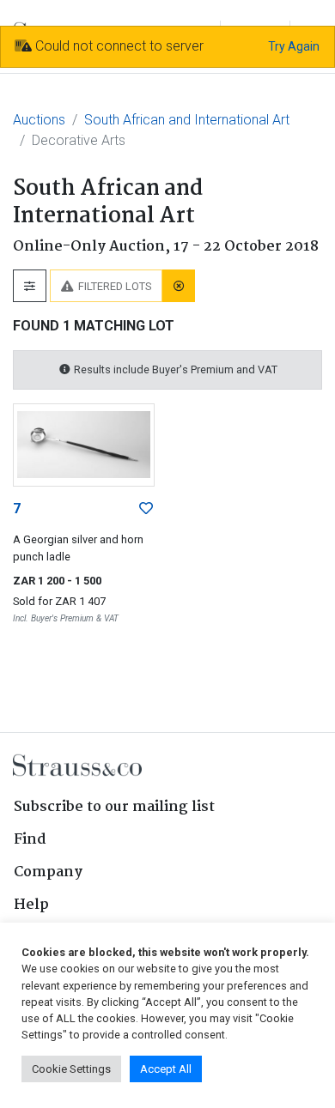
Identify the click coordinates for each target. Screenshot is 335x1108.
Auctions (39, 120)
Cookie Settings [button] (71, 1069)
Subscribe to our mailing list (114, 807)
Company (48, 872)
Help (31, 905)
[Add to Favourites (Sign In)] (146, 509)
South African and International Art (186, 120)
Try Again (294, 46)
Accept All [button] (166, 1069)
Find (30, 839)
